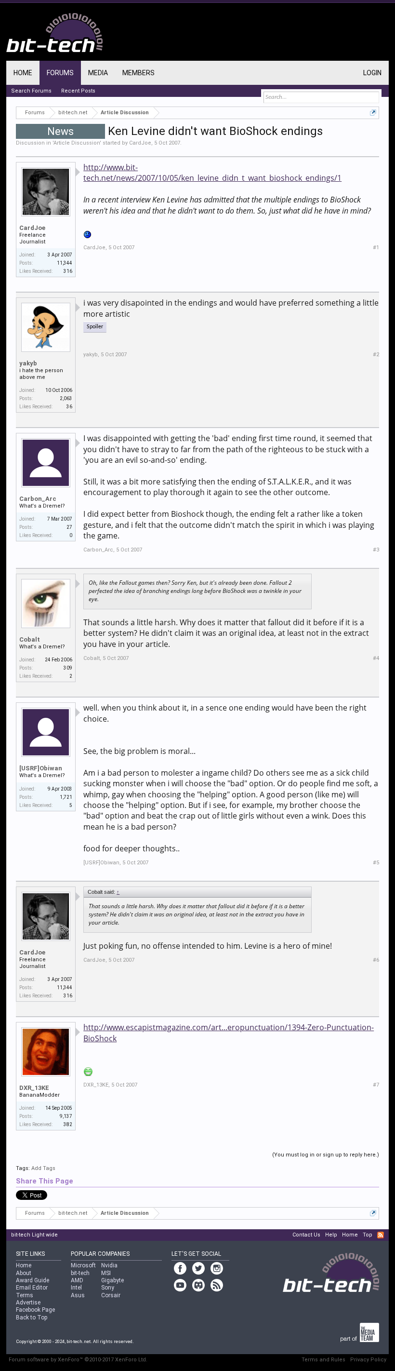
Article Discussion (76, 143)
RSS (380, 1235)
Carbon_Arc (37, 498)
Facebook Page (35, 1309)
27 (69, 527)
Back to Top (31, 1317)
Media (98, 73)
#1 (376, 247)
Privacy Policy (368, 1360)
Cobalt (29, 639)
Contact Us (306, 1235)
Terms (24, 1295)
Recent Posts (78, 91)
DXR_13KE (34, 1087)
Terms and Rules (323, 1360)
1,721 (66, 797)
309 (68, 668)
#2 (376, 354)
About (23, 1273)
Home (22, 73)
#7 (376, 1085)
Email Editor (32, 1287)
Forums (60, 73)
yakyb (28, 363)
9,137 (66, 1116)
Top (367, 1235)
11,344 (64, 263)
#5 (376, 863)
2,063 (66, 398)
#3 (376, 550)
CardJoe (140, 143)
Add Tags (43, 1168)
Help (331, 1235)
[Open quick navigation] (373, 112)
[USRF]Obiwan (40, 768)
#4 (376, 658)
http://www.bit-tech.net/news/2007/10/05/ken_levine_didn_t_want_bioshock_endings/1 (212, 172)
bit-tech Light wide (34, 1235)
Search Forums (31, 91)
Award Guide (32, 1280)
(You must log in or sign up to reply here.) (325, 1155)
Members (138, 73)
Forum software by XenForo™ (78, 1360)
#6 (376, 960)
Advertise (28, 1302)
